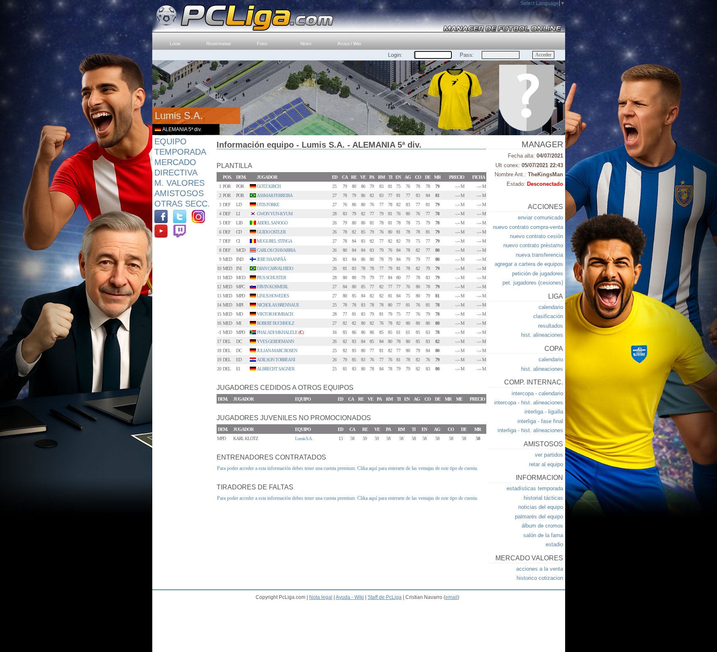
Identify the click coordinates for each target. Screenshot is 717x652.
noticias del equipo (540, 507)
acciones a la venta (539, 569)
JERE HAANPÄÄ (271, 259)
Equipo (170, 141)
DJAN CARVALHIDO (275, 268)
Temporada (180, 151)
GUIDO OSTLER (271, 231)
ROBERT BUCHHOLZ (275, 323)
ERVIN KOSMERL (272, 286)
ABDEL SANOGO (272, 222)
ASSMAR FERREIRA (275, 195)
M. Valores (179, 182)
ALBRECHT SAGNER (275, 368)
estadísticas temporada (535, 488)
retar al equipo (546, 464)
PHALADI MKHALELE (277, 332)
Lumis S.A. (303, 438)
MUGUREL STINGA (274, 240)
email (451, 597)
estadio (554, 544)
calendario (551, 307)
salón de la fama (543, 535)
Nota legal (320, 597)
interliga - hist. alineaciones (530, 430)
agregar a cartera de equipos (529, 264)
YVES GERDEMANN (275, 341)
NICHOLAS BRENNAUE (278, 304)
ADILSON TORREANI (276, 359)
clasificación (548, 316)
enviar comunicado (540, 217)
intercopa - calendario (537, 393)
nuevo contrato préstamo (533, 245)
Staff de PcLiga (385, 597)
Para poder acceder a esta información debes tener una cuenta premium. (286, 468)
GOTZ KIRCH (268, 186)
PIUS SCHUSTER (271, 277)
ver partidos (549, 455)
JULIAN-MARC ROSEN (277, 350)
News (305, 43)
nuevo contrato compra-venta (528, 227)
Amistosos (179, 193)
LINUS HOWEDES (273, 295)
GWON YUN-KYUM (275, 213)
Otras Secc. (182, 203)
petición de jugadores (537, 273)
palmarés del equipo (539, 516)
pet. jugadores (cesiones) (532, 283)
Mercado (175, 162)
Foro (262, 43)
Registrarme (218, 43)
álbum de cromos (542, 526)
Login (175, 43)
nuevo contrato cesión (536, 236)
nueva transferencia (539, 255)
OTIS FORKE (268, 204)
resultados (550, 326)
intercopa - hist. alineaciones (528, 402)
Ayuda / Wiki (349, 43)
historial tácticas (543, 498)
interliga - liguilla (543, 412)
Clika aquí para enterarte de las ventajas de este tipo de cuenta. (417, 468)
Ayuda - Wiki (350, 597)
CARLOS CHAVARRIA (276, 250)
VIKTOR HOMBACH (275, 313)
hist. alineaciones (542, 335)
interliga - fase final (540, 421)
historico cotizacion (540, 578)
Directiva (176, 172)
